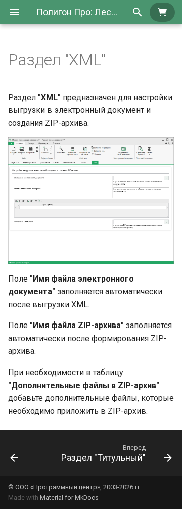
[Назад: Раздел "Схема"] (14, 453)
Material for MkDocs (69, 497)
